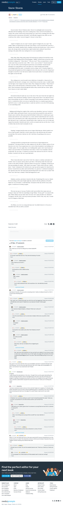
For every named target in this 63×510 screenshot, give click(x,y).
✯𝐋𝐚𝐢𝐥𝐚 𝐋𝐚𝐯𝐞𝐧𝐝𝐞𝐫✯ (20, 246)
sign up (16, 240)
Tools (48, 2)
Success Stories (17, 491)
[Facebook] (58, 501)
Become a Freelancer (18, 490)
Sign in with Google (16, 475)
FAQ (3, 504)
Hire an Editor (5, 486)
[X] (53, 501)
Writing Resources (42, 491)
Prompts (34, 2)
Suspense (16, 17)
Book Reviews (53, 485)
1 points (18, 334)
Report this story (12, 227)
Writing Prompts (53, 486)
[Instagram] (54, 501)
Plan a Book (40, 488)
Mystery (10, 17)
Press (15, 488)
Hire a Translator (5, 493)
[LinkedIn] (56, 501)
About (15, 485)
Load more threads (19, 287)
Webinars (28, 491)
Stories (40, 2)
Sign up (54, 2)
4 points (19, 281)
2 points (14, 246)
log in (20, 240)
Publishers (52, 490)
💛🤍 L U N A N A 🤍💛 (21, 435)
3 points (15, 253)
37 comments (51, 14)
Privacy (9, 504)
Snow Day (45, 21)
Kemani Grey (19, 386)
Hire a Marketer (5, 490)
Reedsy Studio (41, 485)
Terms (5, 504)
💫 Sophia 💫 (20, 253)
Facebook (26, 475)
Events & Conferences (31, 490)
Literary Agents (53, 488)
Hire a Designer (5, 488)
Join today (5, 475)
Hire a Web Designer (6, 495)
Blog (27, 485)
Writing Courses (29, 488)
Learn (44, 2)
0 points (14, 435)
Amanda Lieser (20, 371)
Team (15, 486)
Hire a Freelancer (6, 485)
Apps (17, 2)
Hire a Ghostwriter (6, 491)
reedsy (8, 2)
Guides (27, 486)
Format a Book (41, 490)
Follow (20, 14)
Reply (10, 250)
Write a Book (40, 486)
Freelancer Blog (29, 493)
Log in (59, 2)
